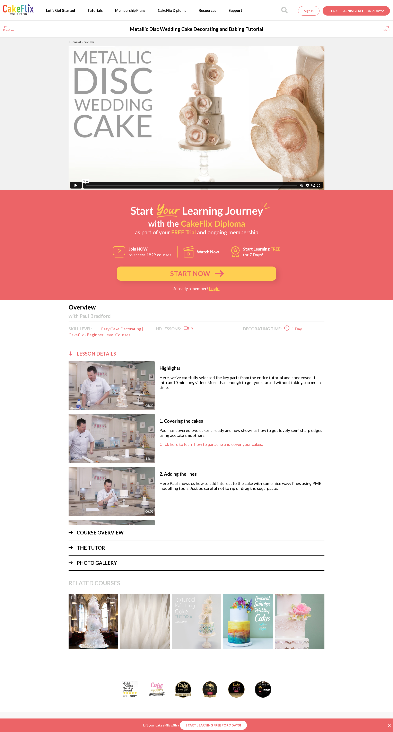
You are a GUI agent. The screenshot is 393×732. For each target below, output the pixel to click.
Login (214, 288)
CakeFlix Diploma (172, 10)
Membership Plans (130, 10)
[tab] (196, 353)
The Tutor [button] (91, 548)
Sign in (309, 11)
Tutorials (95, 10)
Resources (207, 10)
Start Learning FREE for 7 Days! (356, 11)
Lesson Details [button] (96, 354)
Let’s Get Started (60, 10)
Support (235, 10)
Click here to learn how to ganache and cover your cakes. (211, 444)
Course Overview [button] (100, 532)
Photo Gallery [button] (97, 563)
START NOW (190, 274)
